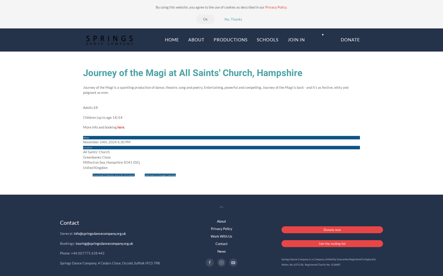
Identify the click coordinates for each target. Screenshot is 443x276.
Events (323, 39)
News (221, 251)
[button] (221, 207)
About (221, 221)
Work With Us (221, 236)
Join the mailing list (332, 243)
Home (172, 39)
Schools (267, 39)
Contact (222, 244)
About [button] (196, 39)
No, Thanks (233, 19)
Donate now (332, 230)
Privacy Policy (276, 7)
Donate (350, 39)
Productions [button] (231, 39)
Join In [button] (296, 39)
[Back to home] (110, 40)
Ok (205, 19)
